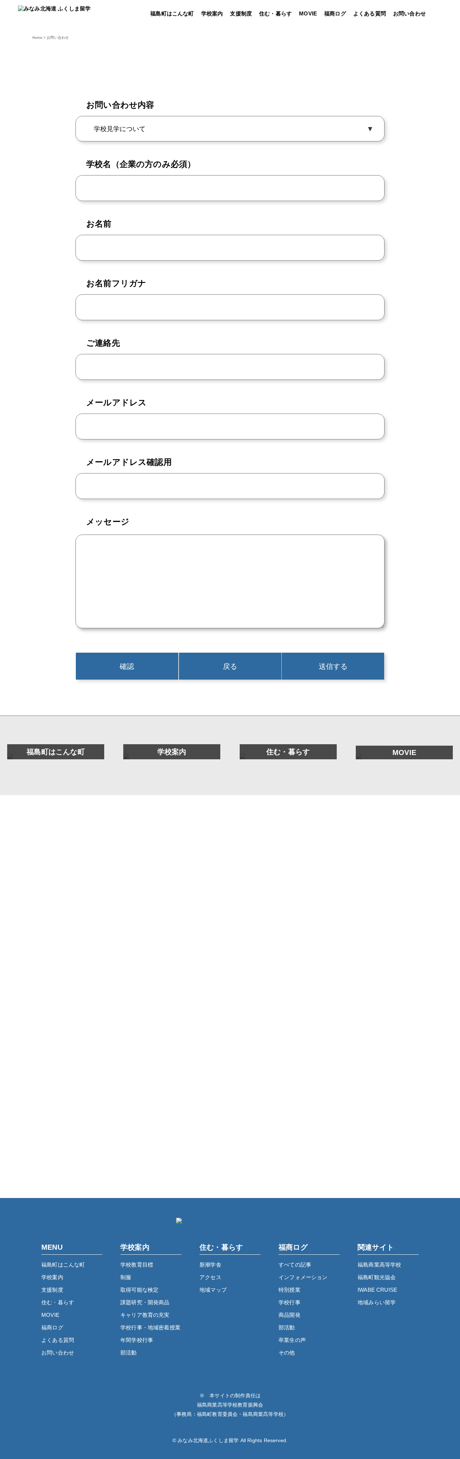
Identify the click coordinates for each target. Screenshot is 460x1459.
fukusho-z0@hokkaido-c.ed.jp (242, 1083)
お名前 (99, 223)
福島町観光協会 (377, 1277)
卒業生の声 (292, 1340)
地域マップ (213, 1289)
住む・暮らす (275, 13)
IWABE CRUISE (377, 1289)
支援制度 (241, 13)
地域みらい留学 (377, 1302)
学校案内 (212, 13)
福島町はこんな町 (172, 13)
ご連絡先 (103, 343)
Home (37, 37)
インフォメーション (303, 1277)
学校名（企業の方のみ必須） (141, 164)
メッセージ (107, 521)
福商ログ (335, 13)
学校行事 (289, 1302)
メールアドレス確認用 (129, 462)
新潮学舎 (210, 1264)
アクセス (210, 1277)
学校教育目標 (136, 1264)
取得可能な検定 (139, 1289)
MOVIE (308, 13)
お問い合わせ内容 (120, 104)
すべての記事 (295, 1264)
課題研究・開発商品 (145, 1302)
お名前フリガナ (116, 283)
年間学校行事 (136, 1340)
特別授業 (289, 1289)
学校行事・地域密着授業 (150, 1327)
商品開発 (289, 1315)
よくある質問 (369, 13)
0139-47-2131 (241, 1069)
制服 (125, 1277)
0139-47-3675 (241, 997)
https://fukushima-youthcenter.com (230, 1155)
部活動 (128, 1352)
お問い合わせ (409, 13)
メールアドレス (116, 402)
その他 (287, 1352)
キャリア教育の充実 (145, 1315)
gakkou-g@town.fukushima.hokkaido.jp (243, 1011)
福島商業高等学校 (379, 1264)
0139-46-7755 (241, 1141)
